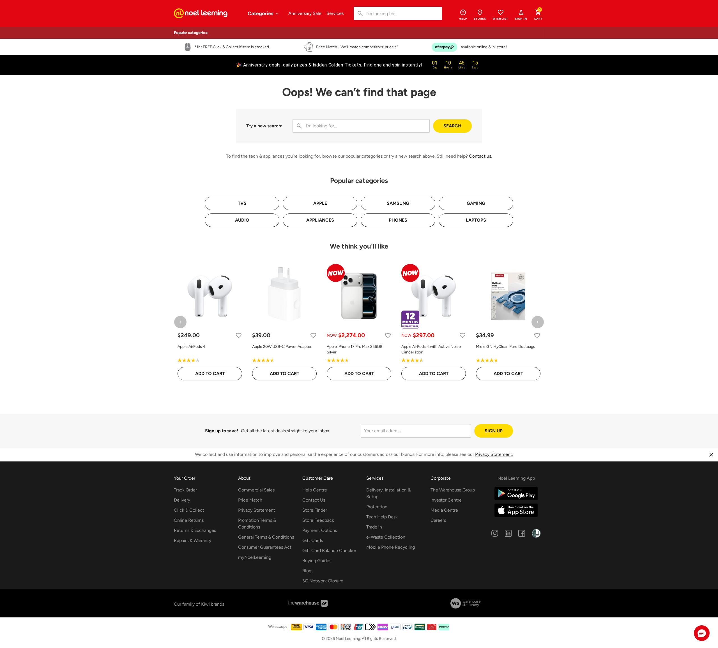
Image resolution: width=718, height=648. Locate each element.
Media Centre (444, 510)
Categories (261, 13)
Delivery (182, 500)
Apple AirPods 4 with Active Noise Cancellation (431, 349)
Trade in (374, 527)
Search (452, 125)
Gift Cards (312, 540)
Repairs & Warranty (192, 540)
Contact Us (313, 500)
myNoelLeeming (254, 557)
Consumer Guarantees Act (264, 547)
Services (335, 13)
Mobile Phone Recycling (390, 547)
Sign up (494, 430)
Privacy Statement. (494, 454)
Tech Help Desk (382, 517)
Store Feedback (318, 520)
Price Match (250, 500)
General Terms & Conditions (266, 537)
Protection (376, 506)
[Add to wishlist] (238, 335)
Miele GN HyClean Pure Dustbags (505, 346)
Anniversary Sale (304, 13)
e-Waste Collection (385, 537)
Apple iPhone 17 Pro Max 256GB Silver (355, 349)
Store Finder (314, 510)
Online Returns (189, 520)
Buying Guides (316, 560)
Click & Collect (189, 510)
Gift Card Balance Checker (329, 550)
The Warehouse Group (453, 490)
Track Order (185, 490)
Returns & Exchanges (195, 530)
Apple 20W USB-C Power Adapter (282, 346)
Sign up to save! (221, 430)
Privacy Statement (256, 510)
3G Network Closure (322, 580)
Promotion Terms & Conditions (257, 524)
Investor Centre (446, 500)
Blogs (307, 570)
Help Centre (314, 490)
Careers (438, 520)
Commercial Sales (256, 490)
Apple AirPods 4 (191, 346)
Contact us (480, 156)
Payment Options (319, 530)
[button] (521, 14)
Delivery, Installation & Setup (388, 493)
